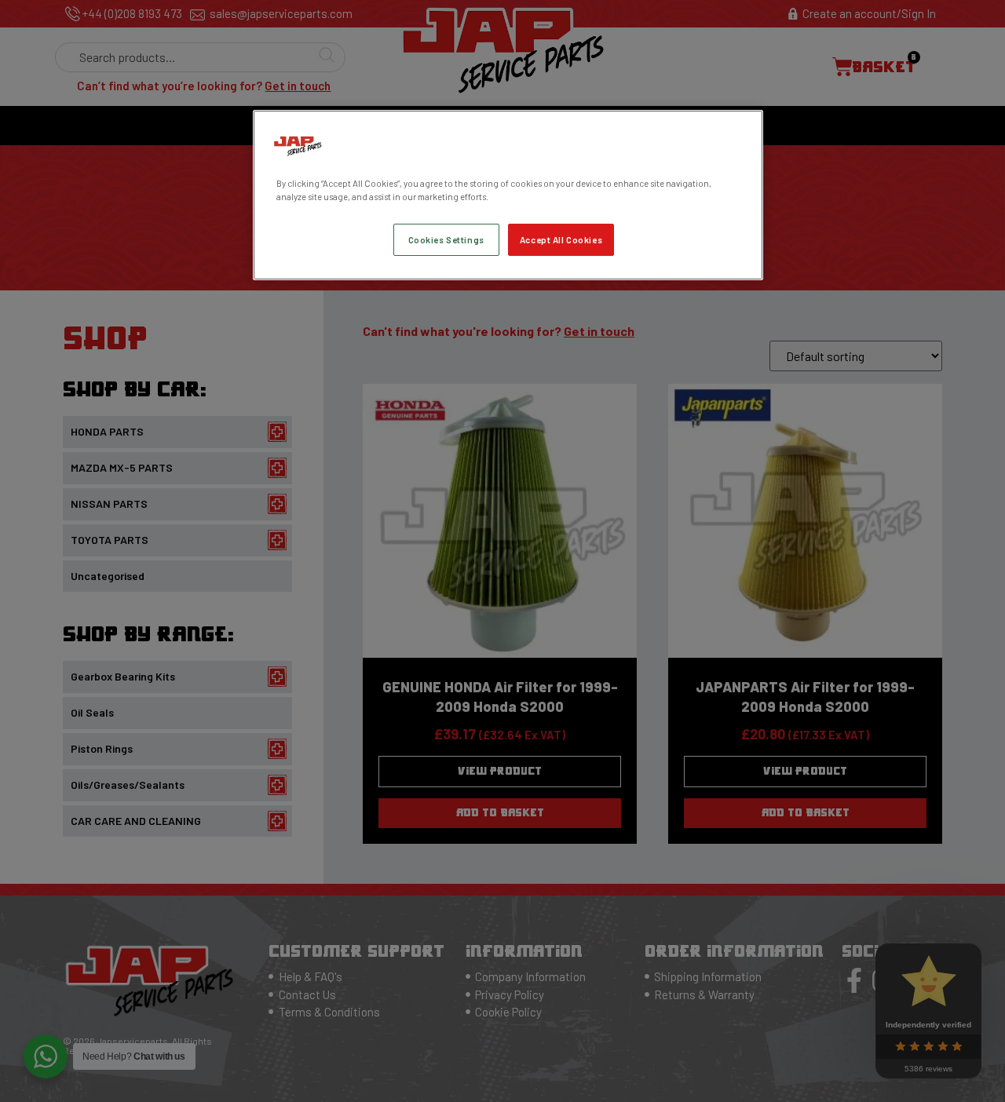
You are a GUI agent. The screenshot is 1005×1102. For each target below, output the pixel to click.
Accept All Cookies (561, 240)
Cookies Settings (446, 240)
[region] (508, 195)
